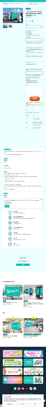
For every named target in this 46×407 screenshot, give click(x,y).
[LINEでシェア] (32, 21)
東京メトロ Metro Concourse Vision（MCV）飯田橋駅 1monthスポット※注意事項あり (33, 304)
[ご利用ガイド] (37, 3)
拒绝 (35, 404)
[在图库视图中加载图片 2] (10, 26)
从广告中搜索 (12, 3)
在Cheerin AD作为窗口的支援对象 (33, 75)
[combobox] (33, 4)
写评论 (23, 264)
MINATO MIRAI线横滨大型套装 (30, 336)
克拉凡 (21, 3)
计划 (27, 24)
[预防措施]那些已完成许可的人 (32, 80)
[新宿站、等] (35, 3)
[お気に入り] (39, 3)
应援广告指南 (17, 3)
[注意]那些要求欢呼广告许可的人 (32, 82)
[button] (20, 20)
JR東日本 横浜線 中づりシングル (10, 302)
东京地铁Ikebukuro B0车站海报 (10, 336)
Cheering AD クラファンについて (32, 35)
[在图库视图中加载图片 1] (5, 26)
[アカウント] (41, 3)
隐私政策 (14, 401)
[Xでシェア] (30, 21)
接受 (22, 404)
